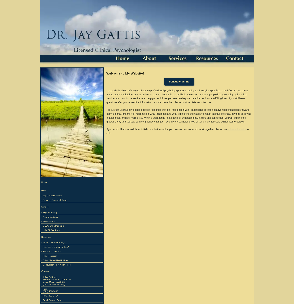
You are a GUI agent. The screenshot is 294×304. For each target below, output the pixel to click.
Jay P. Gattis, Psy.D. (52, 195)
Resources (45, 237)
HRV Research (50, 256)
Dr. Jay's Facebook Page (55, 200)
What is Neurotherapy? (54, 242)
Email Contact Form (52, 300)
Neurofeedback (50, 217)
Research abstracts (52, 251)
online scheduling (237, 129)
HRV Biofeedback (51, 230)
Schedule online (179, 81)
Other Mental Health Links (55, 260)
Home (44, 182)
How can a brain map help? (56, 247)
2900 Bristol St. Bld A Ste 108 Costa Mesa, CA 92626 (57, 280)
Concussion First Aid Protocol (57, 265)
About (43, 190)
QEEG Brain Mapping (53, 226)
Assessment (49, 221)
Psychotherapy (50, 212)
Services (44, 207)
